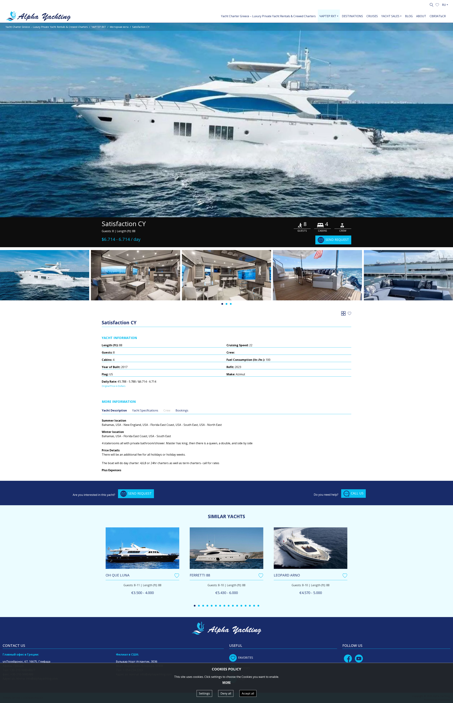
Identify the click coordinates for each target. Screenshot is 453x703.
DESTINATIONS (352, 16)
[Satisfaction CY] (226, 120)
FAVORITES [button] (245, 658)
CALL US (357, 493)
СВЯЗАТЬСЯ (438, 16)
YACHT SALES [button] (390, 16)
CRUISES (372, 16)
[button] (437, 4)
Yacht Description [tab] (114, 410)
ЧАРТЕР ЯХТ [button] (327, 16)
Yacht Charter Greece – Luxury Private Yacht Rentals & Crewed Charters (268, 16)
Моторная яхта (119, 27)
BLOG (409, 16)
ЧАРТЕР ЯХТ (98, 27)
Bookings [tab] (182, 410)
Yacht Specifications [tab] (145, 410)
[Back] (344, 313)
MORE (226, 682)
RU (444, 5)
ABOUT (421, 16)
